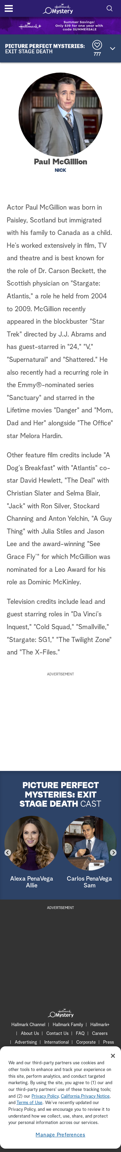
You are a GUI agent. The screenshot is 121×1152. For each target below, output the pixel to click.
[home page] (58, 8)
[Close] (113, 1056)
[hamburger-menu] (9, 8)
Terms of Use (29, 1103)
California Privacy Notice (85, 1096)
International (56, 1042)
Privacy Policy (45, 1096)
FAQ (80, 1034)
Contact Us (57, 1034)
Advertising (26, 1042)
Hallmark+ (100, 1025)
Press (108, 1042)
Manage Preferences (60, 1134)
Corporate (86, 1042)
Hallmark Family (68, 1025)
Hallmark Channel (28, 1025)
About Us (30, 1034)
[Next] (113, 852)
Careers (100, 1034)
